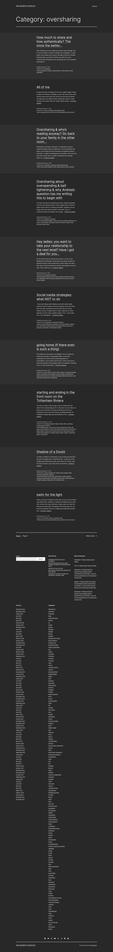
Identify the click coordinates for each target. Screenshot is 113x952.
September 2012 (20, 777)
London (72, 431)
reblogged (51, 848)
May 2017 (18, 663)
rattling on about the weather (56, 846)
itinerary (47, 431)
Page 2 (25, 536)
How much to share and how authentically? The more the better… (54, 41)
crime (49, 663)
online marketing (53, 819)
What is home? (46, 377)
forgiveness (51, 716)
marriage (50, 779)
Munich (48, 278)
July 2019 (18, 647)
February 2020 (20, 638)
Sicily (49, 864)
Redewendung (62, 112)
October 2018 (20, 649)
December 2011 (20, 797)
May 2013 (18, 761)
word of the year (53, 922)
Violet (50, 913)
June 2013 (19, 759)
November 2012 (20, 772)
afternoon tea (64, 427)
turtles (67, 519)
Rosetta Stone (60, 478)
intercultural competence (55, 752)
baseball (50, 631)
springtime (51, 882)
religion (50, 851)
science (50, 857)
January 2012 (19, 795)
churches (50, 658)
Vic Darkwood (43, 434)
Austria (50, 625)
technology (51, 889)
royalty (50, 853)
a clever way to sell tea (54, 427)
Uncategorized (52, 911)
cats (49, 649)
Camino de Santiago (63, 220)
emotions (50, 372)
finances (50, 707)
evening (64, 476)
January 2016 (19, 694)
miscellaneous (47, 322)
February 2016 (20, 692)
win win (72, 278)
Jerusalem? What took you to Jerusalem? (56, 560)
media (50, 781)
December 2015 (20, 696)
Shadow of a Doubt (51, 452)
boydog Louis (52, 642)
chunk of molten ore (45, 429)
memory (51, 518)
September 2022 (20, 611)
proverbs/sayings (41, 425)
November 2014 (20, 723)
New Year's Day (52, 806)
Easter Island (58, 476)
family (45, 110)
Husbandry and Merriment (43, 478)
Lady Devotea (66, 431)
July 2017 (18, 658)
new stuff (51, 804)
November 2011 (20, 799)
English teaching (53, 694)
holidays (66, 472)
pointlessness (52, 839)
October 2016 (20, 674)
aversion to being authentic (53, 70)
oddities (50, 812)
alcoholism (51, 611)
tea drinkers (63, 222)
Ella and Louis (44, 166)
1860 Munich (51, 609)
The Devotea (71, 432)
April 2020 (19, 634)
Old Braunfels (52, 817)
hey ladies (61, 276)
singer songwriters (53, 866)
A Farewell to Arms (45, 374)
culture (46, 472)
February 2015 (20, 716)
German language (53, 721)
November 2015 (20, 698)
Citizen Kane (51, 476)
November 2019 (20, 645)
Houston (50, 743)
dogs (45, 372)
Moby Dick (69, 375)
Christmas (46, 165)
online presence (65, 70)
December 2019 (20, 642)
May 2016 (18, 685)
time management (53, 900)
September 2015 (20, 703)
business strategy (53, 645)
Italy (49, 761)
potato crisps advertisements (58, 325)
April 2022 (19, 620)
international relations (54, 754)
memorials (51, 783)
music (50, 799)
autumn (50, 627)
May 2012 (18, 786)
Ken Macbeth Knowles (25, 6)
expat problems (52, 701)
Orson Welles (53, 478)
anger (50, 616)
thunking (74, 372)
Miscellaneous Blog (53, 792)
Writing (50, 929)
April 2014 (19, 739)
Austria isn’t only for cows (55, 568)
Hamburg (50, 732)
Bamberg (50, 629)
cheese (50, 651)
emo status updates (64, 324)
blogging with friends (54, 638)
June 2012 (19, 783)
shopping (51, 862)
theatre (50, 893)
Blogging (50, 220)
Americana (51, 613)
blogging (46, 218)
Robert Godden (59, 432)
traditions (51, 904)
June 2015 (19, 707)
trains (50, 906)
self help (50, 859)
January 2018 (19, 654)
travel (61, 518)
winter (50, 918)
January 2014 (19, 745)
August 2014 (19, 730)
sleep (49, 868)
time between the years (62, 165)
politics (50, 842)
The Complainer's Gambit (55, 327)
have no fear (55, 276)
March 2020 (19, 636)
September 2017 (20, 656)
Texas (50, 891)
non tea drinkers (44, 222)
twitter (43, 224)
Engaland (52, 423)
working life (51, 927)
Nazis (49, 801)
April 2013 (18, 763)
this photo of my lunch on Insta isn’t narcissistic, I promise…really (58, 574)
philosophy (45, 474)
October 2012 (20, 774)
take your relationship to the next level (60, 278)
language (50, 766)
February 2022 (20, 622)
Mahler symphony (61, 166)
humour (50, 748)
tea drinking (57, 110)
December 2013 (20, 748)
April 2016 (18, 687)
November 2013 (20, 750)
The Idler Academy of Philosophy (45, 480)
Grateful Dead (52, 727)
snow (49, 871)
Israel (49, 759)
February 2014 (20, 743)
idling (64, 423)
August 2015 (19, 705)
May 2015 (18, 710)
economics (51, 683)
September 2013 (20, 752)
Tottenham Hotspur (53, 902)
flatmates (43, 276)
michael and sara (53, 788)
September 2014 (20, 727)
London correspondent (54, 774)
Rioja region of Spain (54, 222)
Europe (50, 698)
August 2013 (19, 754)
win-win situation (41, 280)
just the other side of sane (56, 431)
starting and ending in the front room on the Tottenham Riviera (56, 396)
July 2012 (18, 781)
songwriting (51, 877)
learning (50, 768)
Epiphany (50, 166)
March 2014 (19, 741)
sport (49, 880)
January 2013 (19, 768)
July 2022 (18, 616)
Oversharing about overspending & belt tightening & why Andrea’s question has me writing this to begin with (56, 190)
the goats (62, 519)
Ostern (50, 824)
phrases (50, 835)
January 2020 (20, 640)
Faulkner (53, 375)
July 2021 (18, 629)
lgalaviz (76, 581)
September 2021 (20, 627)
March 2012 (19, 790)
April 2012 (18, 788)
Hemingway (59, 375)
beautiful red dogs (55, 374)
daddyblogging (52, 674)
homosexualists (52, 741)
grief (49, 730)
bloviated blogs (69, 374)
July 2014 (18, 732)
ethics (50, 696)
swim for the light (49, 495)
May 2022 (19, 618)
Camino (55, 220)
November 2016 (20, 672)
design (50, 676)
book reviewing (52, 640)
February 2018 (20, 651)
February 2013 (20, 766)
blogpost (62, 374)
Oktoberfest (51, 815)
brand (38, 429)
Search (18, 556)
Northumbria (52, 810)
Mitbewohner (42, 278)
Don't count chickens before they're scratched (62, 429)
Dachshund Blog (52, 672)
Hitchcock (68, 476)
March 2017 (19, 667)
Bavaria (50, 634)
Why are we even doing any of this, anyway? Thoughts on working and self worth (59, 564)
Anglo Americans (53, 618)
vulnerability (40, 72)
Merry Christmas (70, 166)
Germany (50, 723)
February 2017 (20, 669)
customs (50, 669)
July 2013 (18, 757)
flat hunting (51, 710)
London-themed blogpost (43, 432)
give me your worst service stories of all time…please (59, 570)
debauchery (56, 324)
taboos (71, 70)
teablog (68, 222)
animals (46, 518)
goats (49, 519)
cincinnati (51, 660)
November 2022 (20, 609)
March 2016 (19, 689)
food (49, 712)
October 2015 (20, 701)
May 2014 (18, 736)
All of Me (56, 112)
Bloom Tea (70, 427)
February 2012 (20, 792)
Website (94, 6)
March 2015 (19, 714)
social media (45, 327)
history (61, 472)
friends (58, 372)
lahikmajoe (71, 220)
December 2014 (20, 721)
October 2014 (20, 725)
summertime (51, 884)
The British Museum (69, 478)
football (50, 714)
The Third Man (57, 480)
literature (62, 372)
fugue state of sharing (45, 325)
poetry (50, 837)
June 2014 (19, 734)
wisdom (63, 110)
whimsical (53, 274)
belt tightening (44, 220)
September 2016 (20, 676)
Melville (64, 375)
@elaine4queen (44, 427)
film (54, 472)
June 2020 (19, 631)
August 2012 (19, 779)
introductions (52, 757)
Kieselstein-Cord (55, 519)
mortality (50, 795)
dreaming (46, 423)
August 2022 (19, 613)
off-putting (52, 432)
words (50, 924)
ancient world (44, 476)
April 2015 (18, 712)
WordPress (94, 945)
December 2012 (20, 770)
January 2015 (19, 719)
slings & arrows (70, 112)
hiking (50, 734)
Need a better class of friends (88, 565)
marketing (51, 777)
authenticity (43, 70)
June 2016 (19, 683)
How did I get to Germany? (55, 745)
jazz (49, 763)
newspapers (51, 808)
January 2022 (20, 625)
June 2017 (19, 660)
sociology (51, 474)
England (57, 423)
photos (50, 833)
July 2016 (18, 680)
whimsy (47, 224)
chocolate (51, 654)
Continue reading (49, 158)
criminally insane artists (46, 324)
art (49, 622)
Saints (50, 855)
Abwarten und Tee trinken (47, 112)
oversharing (47, 68)
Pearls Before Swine (53, 828)
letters (50, 770)
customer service (53, 667)
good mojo (48, 276)
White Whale (54, 377)
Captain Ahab (40, 375)
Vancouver (72, 519)
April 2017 (18, 665)
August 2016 (19, 678)
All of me (43, 87)
